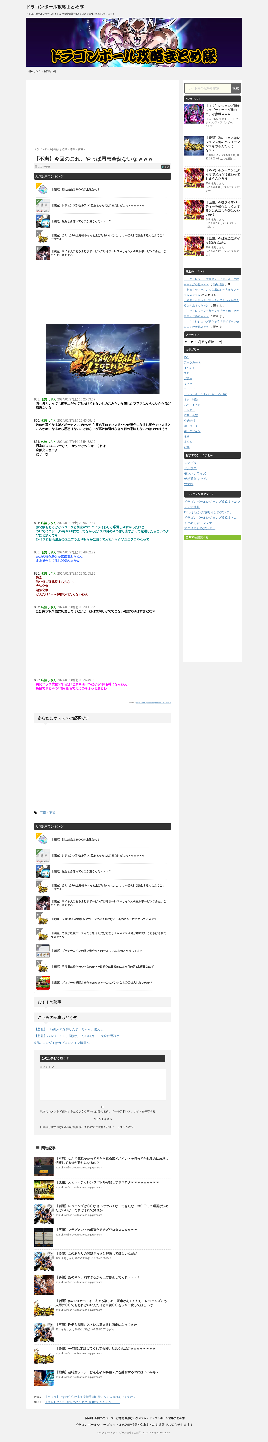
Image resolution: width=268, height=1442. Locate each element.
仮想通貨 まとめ (195, 478)
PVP (186, 357)
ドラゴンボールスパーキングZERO (205, 394)
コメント (47, 1066)
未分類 (188, 441)
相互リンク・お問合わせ (42, 71)
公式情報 (189, 420)
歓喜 (187, 447)
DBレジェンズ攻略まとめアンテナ (208, 512)
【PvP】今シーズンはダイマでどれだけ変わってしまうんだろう (223, 174)
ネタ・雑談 (191, 399)
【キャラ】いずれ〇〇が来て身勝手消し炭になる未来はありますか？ (90, 1396)
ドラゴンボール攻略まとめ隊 (55, 6)
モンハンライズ (195, 473)
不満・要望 (48, 812)
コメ (165, 167)
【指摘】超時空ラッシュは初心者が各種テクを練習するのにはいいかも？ (107, 1372)
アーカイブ (192, 342)
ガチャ (188, 378)
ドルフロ (190, 468)
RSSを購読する (198, 537)
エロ (187, 373)
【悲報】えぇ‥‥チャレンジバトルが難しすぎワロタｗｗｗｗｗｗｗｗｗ (107, 1182)
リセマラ (189, 410)
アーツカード (192, 362)
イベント (189, 367)
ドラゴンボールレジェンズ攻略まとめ (210, 517)
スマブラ (190, 463)
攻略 (187, 436)
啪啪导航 (218, 284)
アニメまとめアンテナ (199, 528)
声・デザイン (192, 431)
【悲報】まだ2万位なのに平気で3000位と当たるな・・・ (82, 1402)
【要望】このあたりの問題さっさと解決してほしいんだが (96, 1253)
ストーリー (191, 388)
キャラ (188, 383)
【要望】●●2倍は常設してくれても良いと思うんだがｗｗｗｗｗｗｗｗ (105, 1348)
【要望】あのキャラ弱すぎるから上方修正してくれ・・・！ (98, 1277)
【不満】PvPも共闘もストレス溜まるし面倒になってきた (96, 1324)
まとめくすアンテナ (198, 523)
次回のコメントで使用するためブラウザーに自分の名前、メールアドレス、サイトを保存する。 (99, 1111)
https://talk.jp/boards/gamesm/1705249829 (153, 702)
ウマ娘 (188, 484)
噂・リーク (191, 426)
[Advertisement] (102, 112)
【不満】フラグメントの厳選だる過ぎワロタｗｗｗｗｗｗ (96, 1229)
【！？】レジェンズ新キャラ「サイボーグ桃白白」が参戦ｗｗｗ (223, 110)
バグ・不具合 (192, 404)
